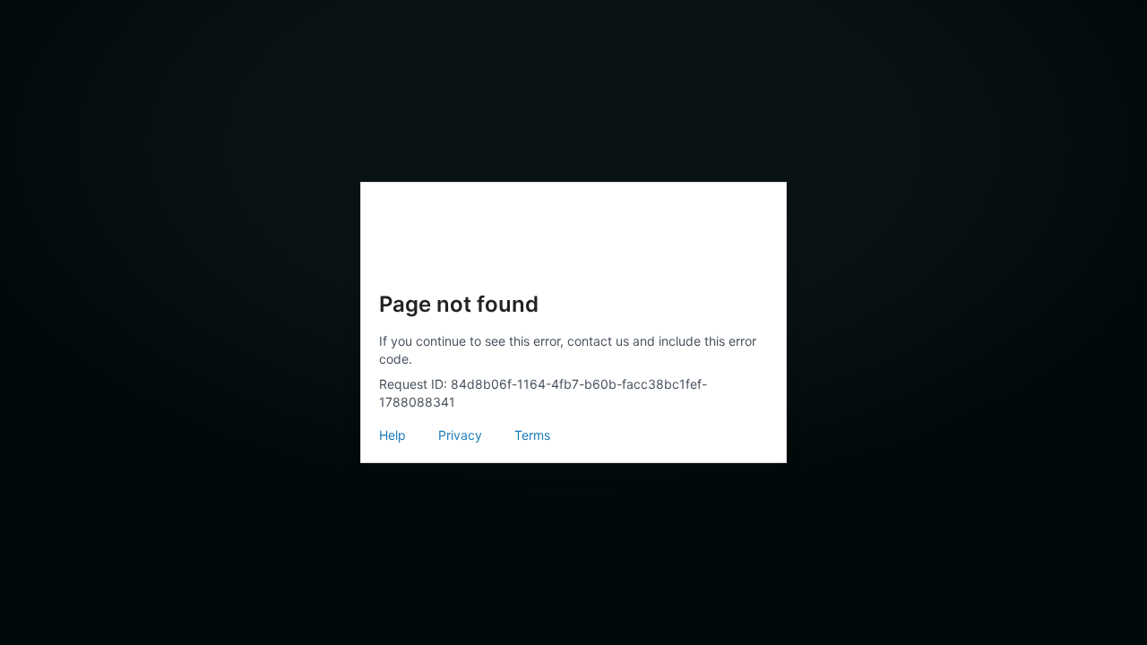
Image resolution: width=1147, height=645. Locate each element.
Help (392, 435)
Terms (532, 435)
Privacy (460, 435)
